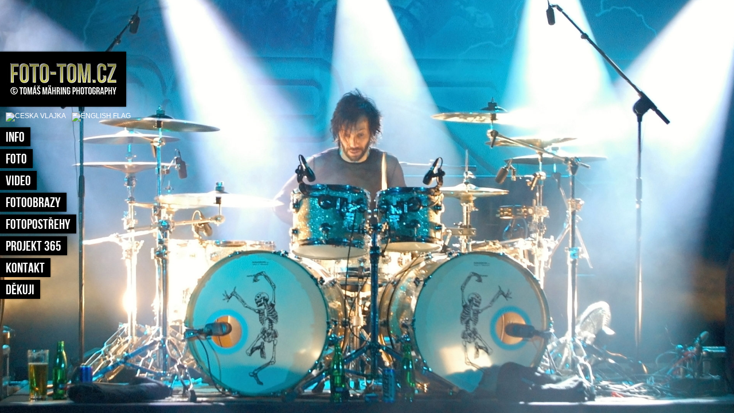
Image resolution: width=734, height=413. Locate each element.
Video (18, 181)
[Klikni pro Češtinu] (36, 116)
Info (15, 137)
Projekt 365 (33, 246)
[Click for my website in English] (98, 116)
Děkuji (20, 290)
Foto (16, 159)
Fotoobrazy (33, 202)
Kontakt (25, 268)
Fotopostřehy (38, 224)
